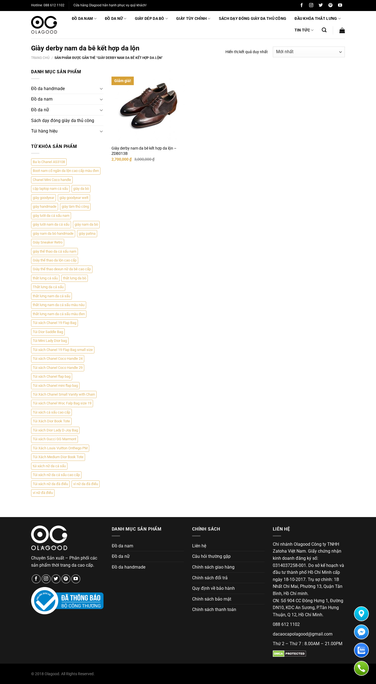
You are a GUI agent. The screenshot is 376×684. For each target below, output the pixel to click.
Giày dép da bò (149, 18)
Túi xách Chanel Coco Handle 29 (58, 368)
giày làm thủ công (75, 206)
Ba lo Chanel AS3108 (49, 162)
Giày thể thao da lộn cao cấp (55, 260)
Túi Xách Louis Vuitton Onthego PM (60, 448)
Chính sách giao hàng (213, 567)
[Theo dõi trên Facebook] (301, 5)
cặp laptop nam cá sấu (50, 188)
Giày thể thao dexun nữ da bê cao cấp (62, 269)
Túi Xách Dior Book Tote (51, 421)
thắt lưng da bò (74, 278)
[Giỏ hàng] (342, 30)
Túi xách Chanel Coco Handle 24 (58, 358)
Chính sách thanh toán (214, 609)
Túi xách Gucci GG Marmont (54, 439)
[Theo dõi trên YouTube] (340, 5)
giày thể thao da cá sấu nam (54, 251)
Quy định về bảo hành (213, 588)
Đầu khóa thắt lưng (316, 18)
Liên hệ (199, 545)
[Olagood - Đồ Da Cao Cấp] (44, 25)
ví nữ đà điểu (43, 493)
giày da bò (81, 188)
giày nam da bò (86, 224)
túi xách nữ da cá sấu (49, 466)
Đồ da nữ (114, 18)
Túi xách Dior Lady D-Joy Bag (55, 430)
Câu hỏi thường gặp (211, 556)
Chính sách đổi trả (210, 577)
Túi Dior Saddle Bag (48, 332)
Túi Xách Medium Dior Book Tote (58, 457)
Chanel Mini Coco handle (52, 180)
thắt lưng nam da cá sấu (51, 296)
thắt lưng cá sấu (45, 278)
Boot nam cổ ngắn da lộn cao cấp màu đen (66, 171)
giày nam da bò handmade (53, 233)
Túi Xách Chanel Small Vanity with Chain (64, 394)
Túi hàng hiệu (44, 131)
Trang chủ (40, 58)
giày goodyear (43, 198)
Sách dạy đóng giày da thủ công (253, 18)
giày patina (87, 233)
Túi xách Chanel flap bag (51, 376)
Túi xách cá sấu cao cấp (51, 412)
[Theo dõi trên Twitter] (321, 5)
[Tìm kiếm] (324, 30)
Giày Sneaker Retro (47, 242)
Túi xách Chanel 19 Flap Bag (54, 323)
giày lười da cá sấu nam (51, 215)
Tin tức (302, 30)
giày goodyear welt (73, 198)
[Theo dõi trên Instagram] (311, 5)
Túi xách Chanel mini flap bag (55, 385)
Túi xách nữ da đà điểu (50, 484)
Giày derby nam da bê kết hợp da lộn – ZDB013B (143, 151)
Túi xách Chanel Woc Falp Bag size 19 (62, 403)
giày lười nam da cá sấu (51, 224)
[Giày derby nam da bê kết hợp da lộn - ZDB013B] (148, 105)
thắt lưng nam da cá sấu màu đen (59, 314)
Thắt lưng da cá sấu (48, 287)
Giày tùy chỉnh (191, 18)
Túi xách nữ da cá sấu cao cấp (56, 475)
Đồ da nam (82, 18)
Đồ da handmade (48, 88)
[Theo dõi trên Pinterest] (330, 5)
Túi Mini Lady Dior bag (50, 341)
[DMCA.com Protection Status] (289, 653)
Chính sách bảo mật (211, 599)
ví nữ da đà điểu (85, 484)
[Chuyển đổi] (101, 88)
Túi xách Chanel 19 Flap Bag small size (63, 350)
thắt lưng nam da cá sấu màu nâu (59, 305)
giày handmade (44, 206)
